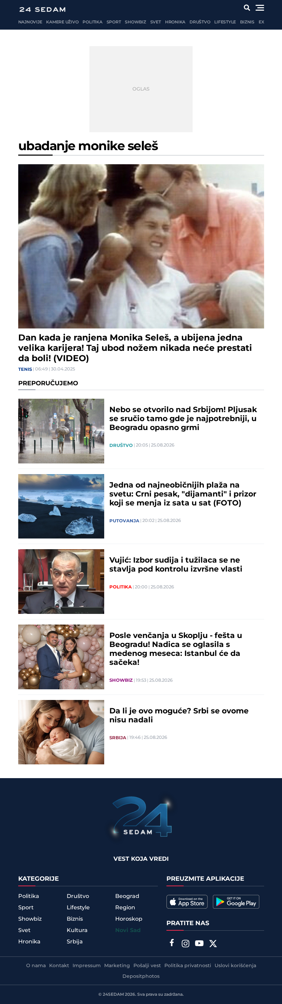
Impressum (87, 965)
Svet (155, 22)
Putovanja (124, 521)
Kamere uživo (62, 22)
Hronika (175, 22)
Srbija (117, 738)
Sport (114, 22)
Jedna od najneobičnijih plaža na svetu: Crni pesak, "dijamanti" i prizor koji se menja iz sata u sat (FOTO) (182, 494)
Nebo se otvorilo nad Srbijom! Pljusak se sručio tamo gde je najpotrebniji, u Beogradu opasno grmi (183, 419)
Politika (92, 22)
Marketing (117, 965)
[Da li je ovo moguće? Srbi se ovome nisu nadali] (61, 732)
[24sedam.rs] (42, 9)
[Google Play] (236, 902)
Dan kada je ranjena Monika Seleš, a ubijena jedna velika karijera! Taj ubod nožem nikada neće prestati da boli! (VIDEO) (135, 348)
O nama (36, 965)
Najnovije (30, 22)
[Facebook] (171, 943)
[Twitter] (213, 944)
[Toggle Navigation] (260, 8)
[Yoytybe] (199, 944)
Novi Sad (128, 930)
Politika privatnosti (187, 965)
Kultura (77, 930)
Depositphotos (141, 976)
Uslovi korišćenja (235, 965)
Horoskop (128, 919)
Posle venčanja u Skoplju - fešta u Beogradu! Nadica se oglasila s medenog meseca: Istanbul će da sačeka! (175, 649)
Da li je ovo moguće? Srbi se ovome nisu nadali (179, 716)
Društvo (199, 22)
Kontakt (59, 965)
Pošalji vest (147, 965)
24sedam (113, 994)
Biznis (247, 22)
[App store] (187, 902)
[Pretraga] (246, 7)
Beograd (127, 896)
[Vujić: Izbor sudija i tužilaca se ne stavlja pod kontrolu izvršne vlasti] (61, 581)
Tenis (25, 369)
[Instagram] (185, 944)
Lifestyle (225, 22)
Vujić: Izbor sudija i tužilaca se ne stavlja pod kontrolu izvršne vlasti (175, 565)
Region (125, 907)
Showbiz (135, 22)
